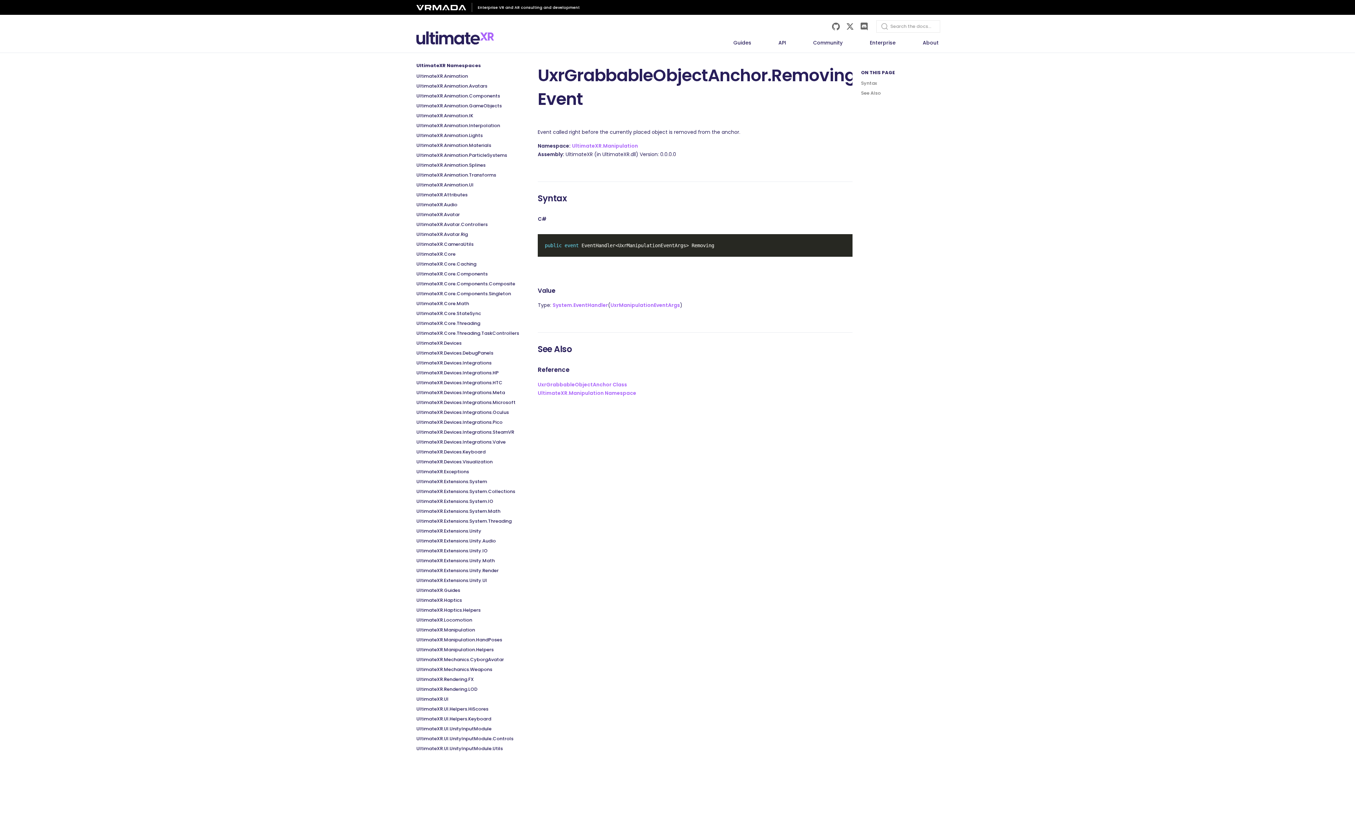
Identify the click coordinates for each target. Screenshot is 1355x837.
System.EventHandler (580, 305)
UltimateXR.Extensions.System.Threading (464, 521)
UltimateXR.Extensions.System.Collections (465, 491)
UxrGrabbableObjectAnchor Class (582, 384)
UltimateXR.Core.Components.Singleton (463, 293)
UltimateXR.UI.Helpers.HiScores (452, 709)
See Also (871, 93)
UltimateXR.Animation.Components (458, 96)
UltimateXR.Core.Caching (446, 264)
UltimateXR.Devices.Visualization (454, 461)
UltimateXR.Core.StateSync (448, 313)
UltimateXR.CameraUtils (445, 244)
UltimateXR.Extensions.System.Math (458, 511)
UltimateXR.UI (432, 699)
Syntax (869, 83)
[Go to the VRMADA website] (444, 7)
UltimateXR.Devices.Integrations (454, 363)
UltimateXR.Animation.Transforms (456, 175)
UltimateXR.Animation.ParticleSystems (461, 155)
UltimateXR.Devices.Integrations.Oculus (462, 412)
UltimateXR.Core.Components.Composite (465, 283)
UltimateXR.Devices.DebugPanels (454, 353)
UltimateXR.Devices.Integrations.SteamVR (465, 432)
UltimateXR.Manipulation (445, 630)
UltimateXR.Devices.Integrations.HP (457, 372)
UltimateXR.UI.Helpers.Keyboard (453, 719)
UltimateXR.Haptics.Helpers (448, 610)
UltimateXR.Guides (438, 590)
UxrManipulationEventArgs (645, 305)
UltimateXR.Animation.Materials (453, 145)
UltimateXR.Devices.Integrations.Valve (461, 442)
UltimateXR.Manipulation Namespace (587, 393)
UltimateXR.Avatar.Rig (442, 234)
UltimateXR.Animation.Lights (449, 135)
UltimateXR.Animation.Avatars (451, 86)
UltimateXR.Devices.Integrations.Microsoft (466, 402)
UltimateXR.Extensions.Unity (448, 531)
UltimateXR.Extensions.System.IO (454, 501)
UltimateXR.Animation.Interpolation (458, 125)
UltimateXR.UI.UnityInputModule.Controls (464, 738)
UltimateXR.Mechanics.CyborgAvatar (460, 659)
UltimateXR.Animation (442, 76)
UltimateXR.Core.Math (442, 303)
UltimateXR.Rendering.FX (445, 679)
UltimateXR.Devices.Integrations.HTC (459, 382)
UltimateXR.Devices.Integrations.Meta (460, 392)
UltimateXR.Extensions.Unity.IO (452, 550)
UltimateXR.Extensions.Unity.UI (451, 580)
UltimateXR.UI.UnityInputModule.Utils (459, 748)
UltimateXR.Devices (439, 343)
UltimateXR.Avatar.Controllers (452, 224)
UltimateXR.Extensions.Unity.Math (455, 560)
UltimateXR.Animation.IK (444, 115)
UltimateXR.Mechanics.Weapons (454, 669)
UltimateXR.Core (436, 254)
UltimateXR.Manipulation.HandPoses (459, 639)
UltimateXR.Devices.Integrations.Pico (459, 422)
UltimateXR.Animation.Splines (451, 165)
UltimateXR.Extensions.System (451, 481)
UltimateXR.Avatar (438, 214)
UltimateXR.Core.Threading (448, 323)
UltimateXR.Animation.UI (445, 185)
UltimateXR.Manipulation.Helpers (455, 649)
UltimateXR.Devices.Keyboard (451, 452)
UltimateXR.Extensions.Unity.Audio (456, 541)
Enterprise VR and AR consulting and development (529, 7)
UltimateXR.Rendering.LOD (446, 689)
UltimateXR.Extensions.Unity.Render (457, 570)
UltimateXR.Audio (436, 204)
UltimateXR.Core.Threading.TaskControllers (467, 333)
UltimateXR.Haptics (439, 600)
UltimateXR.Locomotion (444, 620)
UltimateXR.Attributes (442, 194)
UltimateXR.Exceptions (442, 471)
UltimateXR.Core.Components (452, 274)
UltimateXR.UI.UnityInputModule (454, 728)
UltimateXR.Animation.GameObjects (459, 105)
